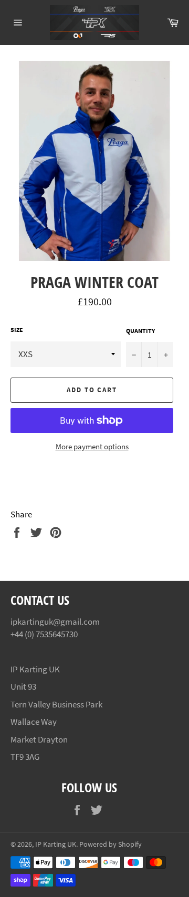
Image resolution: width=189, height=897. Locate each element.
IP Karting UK (55, 844)
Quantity (140, 331)
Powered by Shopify (110, 844)
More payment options (92, 446)
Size (16, 330)
